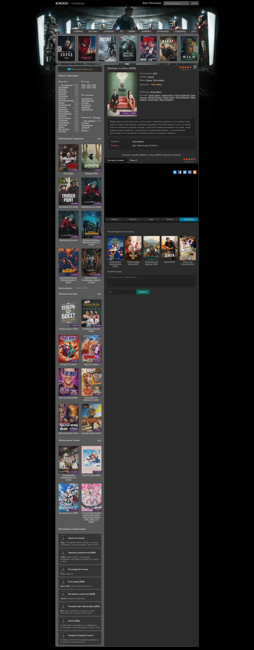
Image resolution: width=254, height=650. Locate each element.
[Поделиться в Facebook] (180, 172)
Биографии (63, 87)
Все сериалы (90, 121)
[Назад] (59, 49)
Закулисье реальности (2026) (82, 553)
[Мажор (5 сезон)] (168, 48)
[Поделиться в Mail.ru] (190, 172)
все (99, 138)
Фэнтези (62, 131)
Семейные (63, 120)
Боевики (62, 89)
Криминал (63, 109)
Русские (85, 103)
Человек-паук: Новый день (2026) (84, 606)
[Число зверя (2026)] (128, 48)
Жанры (85, 130)
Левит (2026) (74, 621)
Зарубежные (86, 98)
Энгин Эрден (155, 92)
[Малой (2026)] (148, 48)
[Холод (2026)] (66, 48)
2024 (94, 85)
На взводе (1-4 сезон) (78, 569)
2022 (89, 87)
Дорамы (97, 117)
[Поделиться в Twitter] (175, 172)
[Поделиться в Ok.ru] (195, 172)
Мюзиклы (63, 116)
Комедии (62, 107)
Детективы (63, 96)
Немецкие (85, 107)
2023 (83, 87)
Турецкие (85, 127)
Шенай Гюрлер (154, 97)
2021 (94, 87)
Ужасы (61, 127)
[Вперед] (195, 49)
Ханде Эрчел (154, 95)
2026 (83, 85)
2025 (155, 73)
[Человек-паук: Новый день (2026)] (87, 48)
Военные (62, 94)
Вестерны (63, 92)
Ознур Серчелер (182, 95)
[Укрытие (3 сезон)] (189, 48)
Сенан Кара (153, 100)
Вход (145, 3)
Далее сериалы (65, 288)
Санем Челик (168, 97)
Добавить (143, 292)
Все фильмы (66, 85)
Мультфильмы (65, 114)
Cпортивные (64, 122)
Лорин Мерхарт (182, 97)
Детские (62, 98)
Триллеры (63, 125)
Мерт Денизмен (166, 100)
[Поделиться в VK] (185, 172)
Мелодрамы (158, 80)
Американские (87, 101)
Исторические (65, 105)
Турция (151, 77)
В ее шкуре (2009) (76, 582)
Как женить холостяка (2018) (81, 594)
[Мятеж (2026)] (107, 48)
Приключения (65, 118)
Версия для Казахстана (79, 69)
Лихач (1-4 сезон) (76, 538)
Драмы (149, 80)
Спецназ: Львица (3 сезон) (80, 635)
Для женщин (138, 141)
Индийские (86, 105)
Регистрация (155, 3)
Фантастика (64, 129)
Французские (87, 109)
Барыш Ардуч (168, 95)
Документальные (66, 100)
